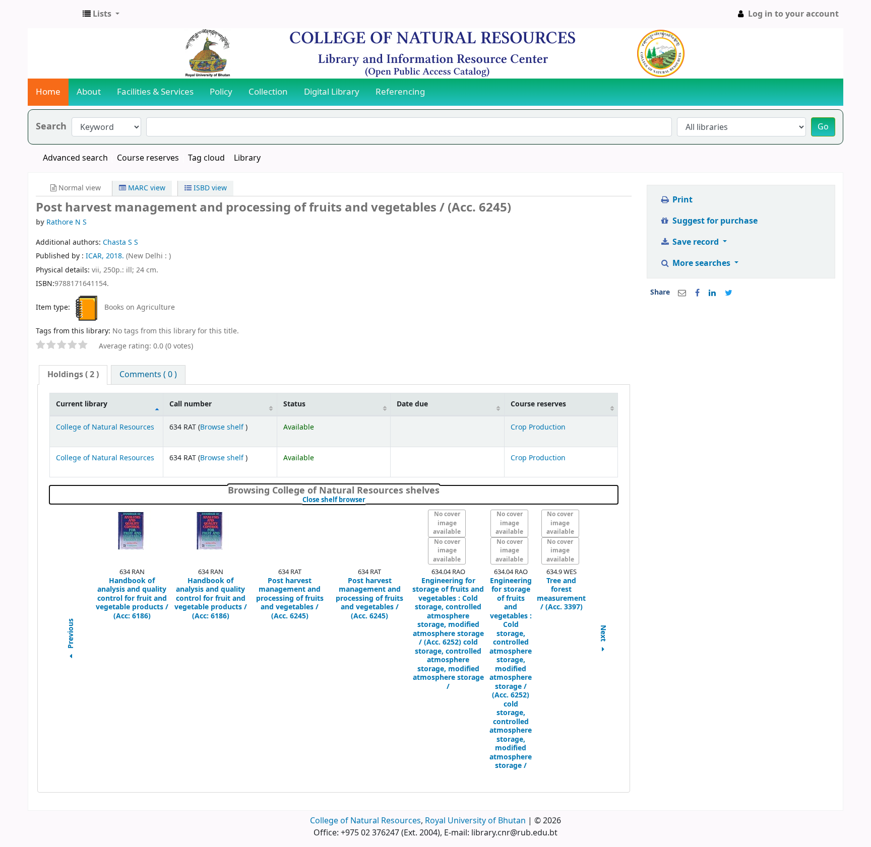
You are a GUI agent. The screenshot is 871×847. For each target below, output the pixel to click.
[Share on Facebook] (697, 293)
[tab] (73, 375)
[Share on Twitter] (728, 293)
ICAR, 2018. (106, 256)
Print (681, 200)
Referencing (400, 92)
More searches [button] (701, 263)
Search (51, 126)
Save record (695, 242)
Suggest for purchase (714, 221)
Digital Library (331, 92)
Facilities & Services (155, 92)
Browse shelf (222, 427)
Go (823, 127)
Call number (190, 404)
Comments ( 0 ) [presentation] (148, 375)
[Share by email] (682, 293)
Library (247, 158)
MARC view (145, 188)
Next (603, 634)
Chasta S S (120, 242)
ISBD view (209, 188)
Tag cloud (206, 158)
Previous (71, 634)
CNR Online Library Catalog (53, 14)
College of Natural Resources (105, 427)
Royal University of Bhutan (475, 821)
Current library (81, 404)
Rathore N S (66, 222)
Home (48, 92)
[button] (101, 14)
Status (294, 404)
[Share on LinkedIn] (712, 293)
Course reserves (148, 158)
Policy (221, 92)
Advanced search (75, 158)
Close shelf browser (367, 500)
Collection (268, 92)
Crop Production (538, 427)
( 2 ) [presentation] (73, 375)
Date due (412, 404)
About (89, 92)
